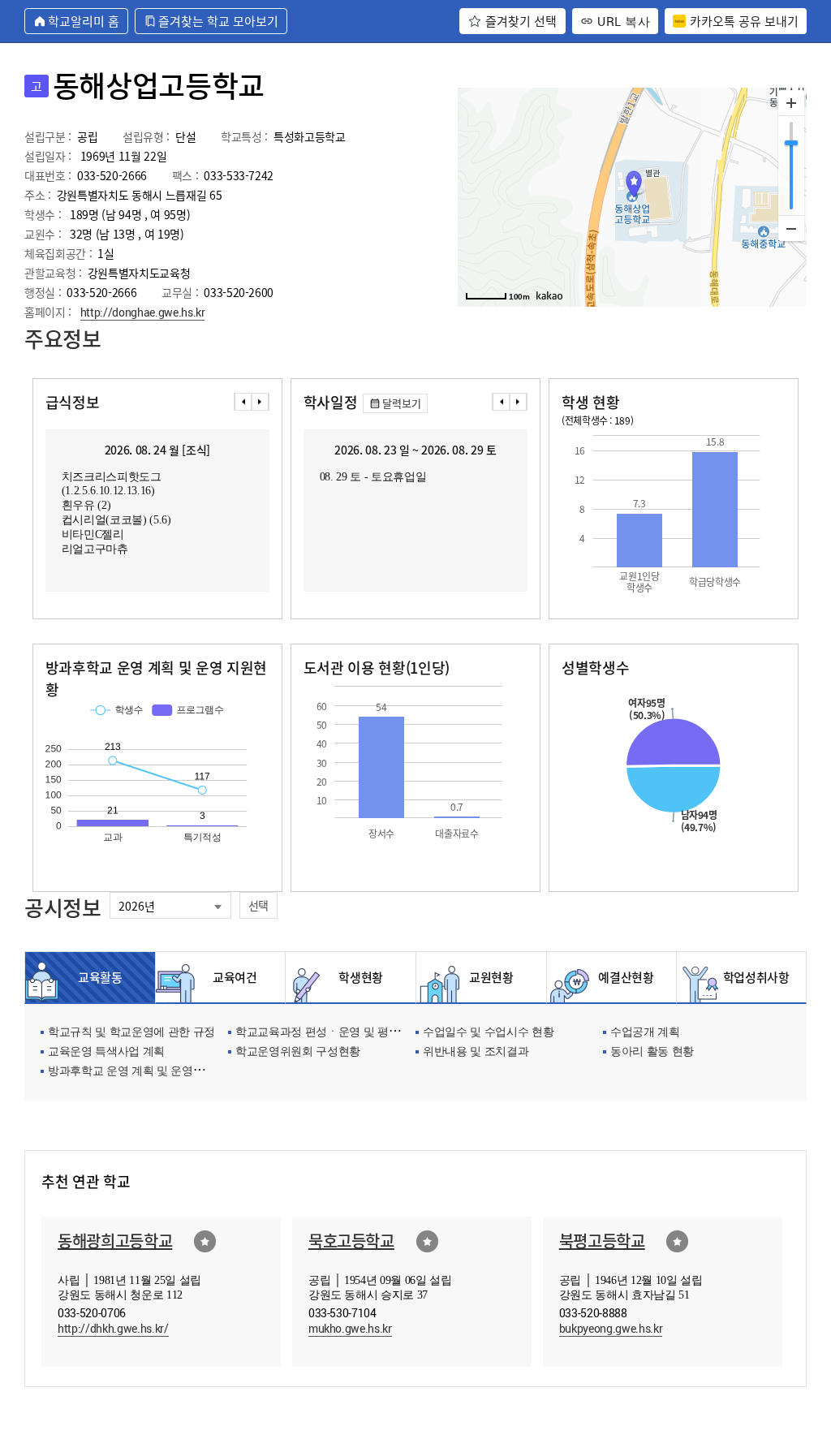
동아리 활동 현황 (652, 1052)
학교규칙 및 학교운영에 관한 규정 (131, 1033)
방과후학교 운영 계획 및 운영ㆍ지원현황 (148, 1072)
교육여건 (230, 977)
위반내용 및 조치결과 (475, 1052)
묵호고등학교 (351, 1240)
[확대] (791, 103)
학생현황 (360, 977)
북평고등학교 (602, 1240)
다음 (260, 402)
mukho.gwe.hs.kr (350, 1328)
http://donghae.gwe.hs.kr (142, 312)
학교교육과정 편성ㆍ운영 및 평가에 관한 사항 (348, 1033)
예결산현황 (621, 977)
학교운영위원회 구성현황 (297, 1052)
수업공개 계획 (645, 1033)
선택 (258, 905)
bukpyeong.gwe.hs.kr (611, 1328)
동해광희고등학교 (115, 1240)
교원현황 (491, 977)
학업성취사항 (752, 977)
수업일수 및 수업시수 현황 (488, 1033)
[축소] (791, 228)
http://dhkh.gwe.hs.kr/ (113, 1328)
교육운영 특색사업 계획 (106, 1052)
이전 (243, 402)
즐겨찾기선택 (205, 1241)
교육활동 (100, 977)
